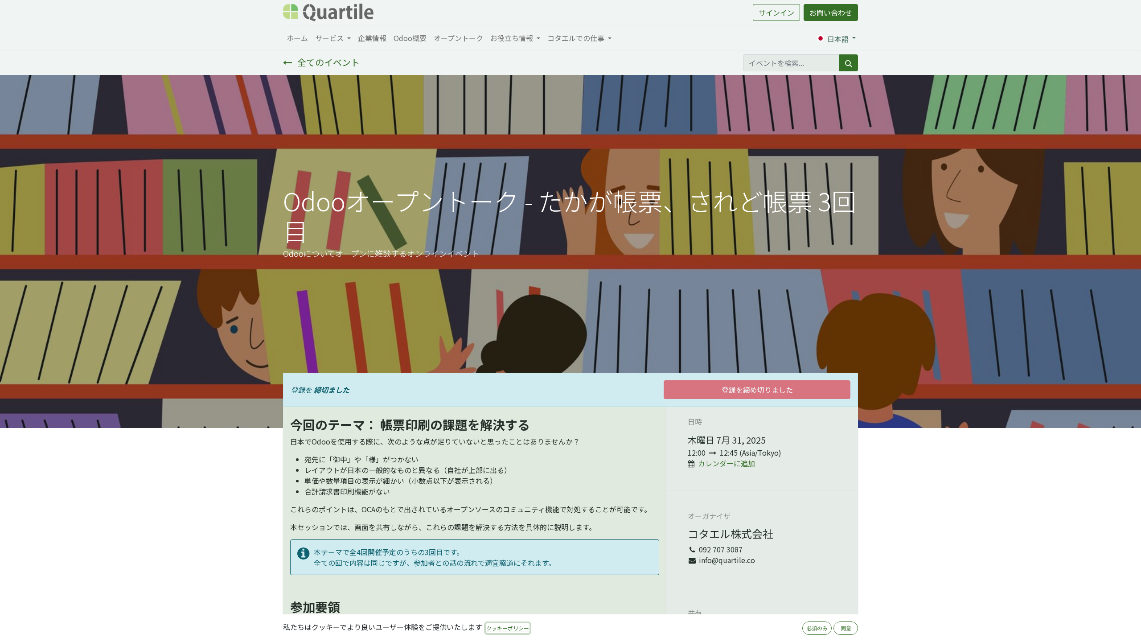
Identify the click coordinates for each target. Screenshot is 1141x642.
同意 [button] (846, 628)
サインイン (776, 12)
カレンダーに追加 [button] (726, 463)
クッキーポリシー (507, 628)
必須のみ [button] (817, 628)
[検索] (848, 62)
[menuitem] (297, 38)
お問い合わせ (830, 12)
